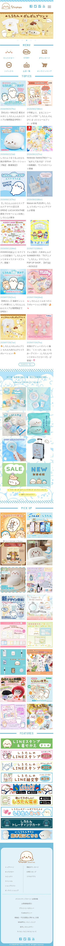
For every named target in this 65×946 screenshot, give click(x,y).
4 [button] (31, 40)
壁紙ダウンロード (33, 867)
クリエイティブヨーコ (23, 899)
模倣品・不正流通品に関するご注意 (27, 917)
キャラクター (9, 872)
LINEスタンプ (31, 872)
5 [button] (35, 40)
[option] (26, 25)
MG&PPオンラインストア (27, 922)
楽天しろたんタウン (27, 927)
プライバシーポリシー (26, 908)
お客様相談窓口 (27, 903)
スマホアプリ (31, 876)
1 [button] (18, 40)
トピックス (8, 876)
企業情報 (35, 899)
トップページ (9, 867)
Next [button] (50, 25)
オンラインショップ (11, 890)
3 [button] (26, 40)
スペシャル (8, 881)
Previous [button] (3, 25)
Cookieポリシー (26, 913)
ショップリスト (10, 886)
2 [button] (22, 40)
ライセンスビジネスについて (26, 931)
